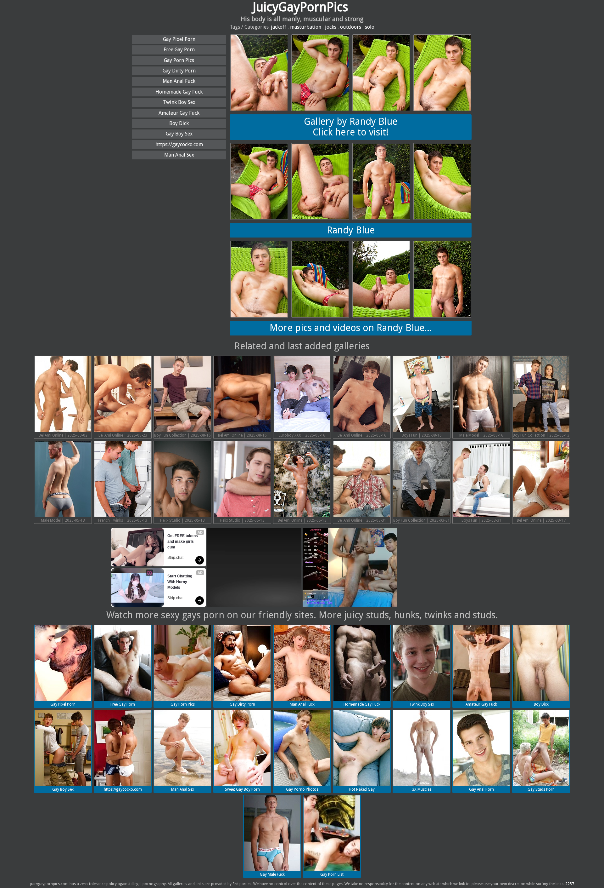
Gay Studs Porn (541, 789)
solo (369, 27)
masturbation (305, 27)
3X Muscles (421, 789)
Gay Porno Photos (302, 789)
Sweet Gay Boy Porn (242, 789)
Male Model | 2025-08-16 (481, 435)
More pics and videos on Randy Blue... (351, 327)
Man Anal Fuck (179, 81)
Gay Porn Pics (179, 60)
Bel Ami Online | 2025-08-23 (122, 435)
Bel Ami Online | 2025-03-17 (541, 520)
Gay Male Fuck (272, 874)
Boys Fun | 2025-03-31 (481, 520)
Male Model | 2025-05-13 (63, 520)
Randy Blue (351, 230)
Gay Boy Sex (179, 134)
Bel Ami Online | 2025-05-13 (302, 520)
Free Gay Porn (179, 50)
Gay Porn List (332, 874)
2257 (569, 884)
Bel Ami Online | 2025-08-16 (242, 435)
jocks (330, 27)
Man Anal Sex (179, 155)
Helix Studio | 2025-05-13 (182, 520)
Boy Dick (179, 123)
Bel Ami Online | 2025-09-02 (63, 435)
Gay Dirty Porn (179, 71)
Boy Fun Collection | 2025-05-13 (541, 435)
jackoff (278, 27)
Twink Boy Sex (179, 102)
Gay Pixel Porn (179, 39)
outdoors (350, 27)
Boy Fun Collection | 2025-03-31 (421, 520)
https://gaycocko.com (179, 144)
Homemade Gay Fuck (179, 92)
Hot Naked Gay (362, 789)
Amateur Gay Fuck (179, 113)
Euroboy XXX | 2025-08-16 (302, 435)
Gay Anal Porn (481, 789)
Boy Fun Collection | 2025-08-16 (182, 435)
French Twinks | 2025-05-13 (122, 520)
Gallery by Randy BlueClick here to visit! (350, 127)
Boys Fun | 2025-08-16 (422, 435)
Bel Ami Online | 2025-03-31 (362, 520)
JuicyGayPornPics (300, 7)
